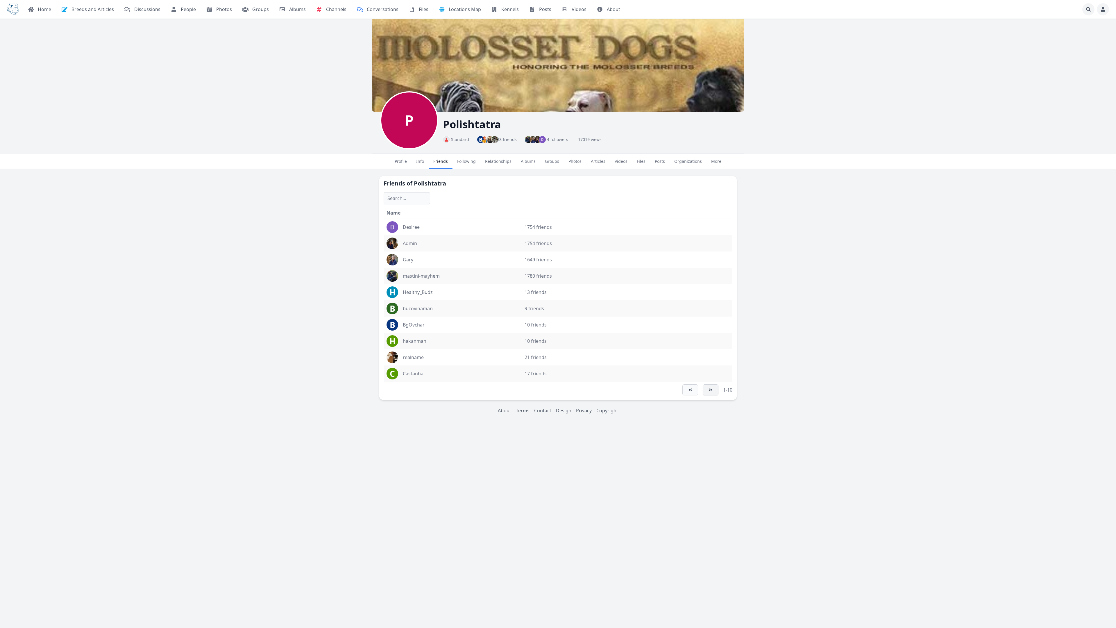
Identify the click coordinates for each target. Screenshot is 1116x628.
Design (563, 410)
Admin (410, 243)
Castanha (413, 373)
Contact (542, 410)
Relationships (498, 161)
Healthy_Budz (418, 292)
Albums (528, 161)
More (716, 161)
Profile (401, 161)
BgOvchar (414, 325)
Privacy (584, 410)
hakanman (414, 341)
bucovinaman (418, 308)
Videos (621, 161)
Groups (552, 161)
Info (420, 161)
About (504, 410)
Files (641, 161)
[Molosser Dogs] (13, 9)
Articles (598, 161)
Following (466, 161)
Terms (523, 410)
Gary (408, 259)
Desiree (411, 227)
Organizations (688, 161)
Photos (575, 161)
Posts (660, 161)
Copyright (607, 410)
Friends (440, 161)
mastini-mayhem (421, 276)
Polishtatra (430, 183)
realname (413, 357)
